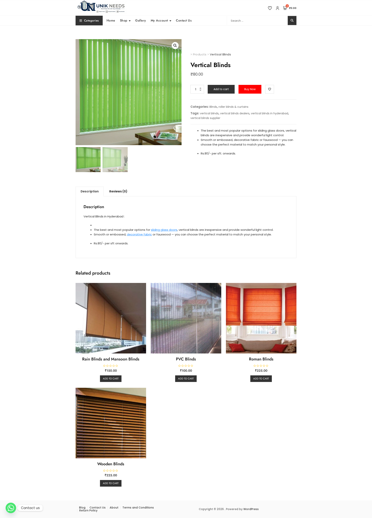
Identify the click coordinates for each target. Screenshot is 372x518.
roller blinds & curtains (233, 107)
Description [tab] (90, 191)
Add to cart (221, 89)
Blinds (213, 107)
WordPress (251, 509)
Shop (123, 20)
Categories (91, 20)
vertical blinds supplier (205, 118)
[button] (175, 45)
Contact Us (184, 20)
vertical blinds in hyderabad (269, 113)
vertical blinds (209, 113)
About (114, 507)
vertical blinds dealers (234, 113)
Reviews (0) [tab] (118, 191)
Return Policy (88, 510)
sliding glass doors (164, 230)
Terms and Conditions (138, 507)
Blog (82, 507)
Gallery (140, 20)
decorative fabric (139, 234)
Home (111, 20)
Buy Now (250, 89)
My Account (159, 20)
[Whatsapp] (11, 508)
